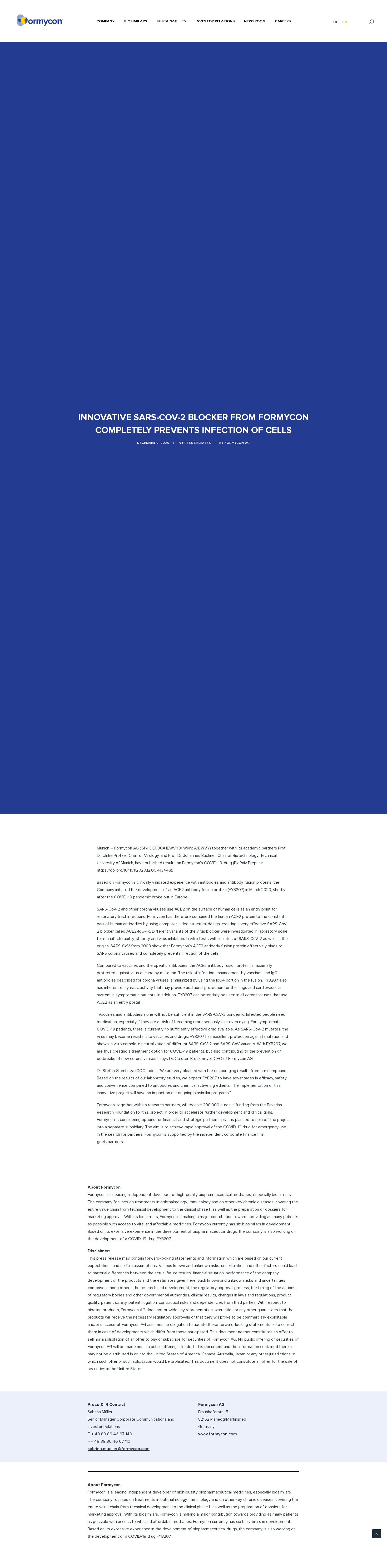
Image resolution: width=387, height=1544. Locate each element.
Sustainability (171, 21)
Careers (283, 21)
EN (344, 22)
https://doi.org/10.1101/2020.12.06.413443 (134, 870)
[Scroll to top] (376, 1533)
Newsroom (255, 21)
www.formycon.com (217, 1434)
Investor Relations (215, 21)
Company (105, 21)
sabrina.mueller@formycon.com (119, 1449)
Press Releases (196, 443)
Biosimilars (135, 21)
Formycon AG (237, 443)
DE (335, 22)
